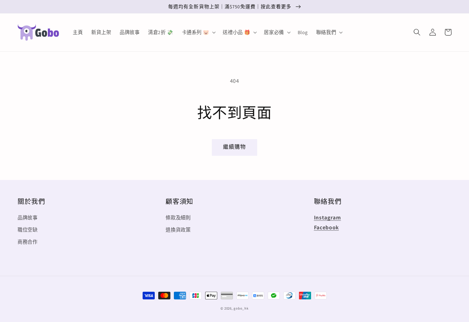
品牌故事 (28, 217)
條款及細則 (178, 217)
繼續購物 (234, 146)
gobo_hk (241, 308)
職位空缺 (28, 229)
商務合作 (28, 242)
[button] (417, 32)
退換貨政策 (178, 229)
